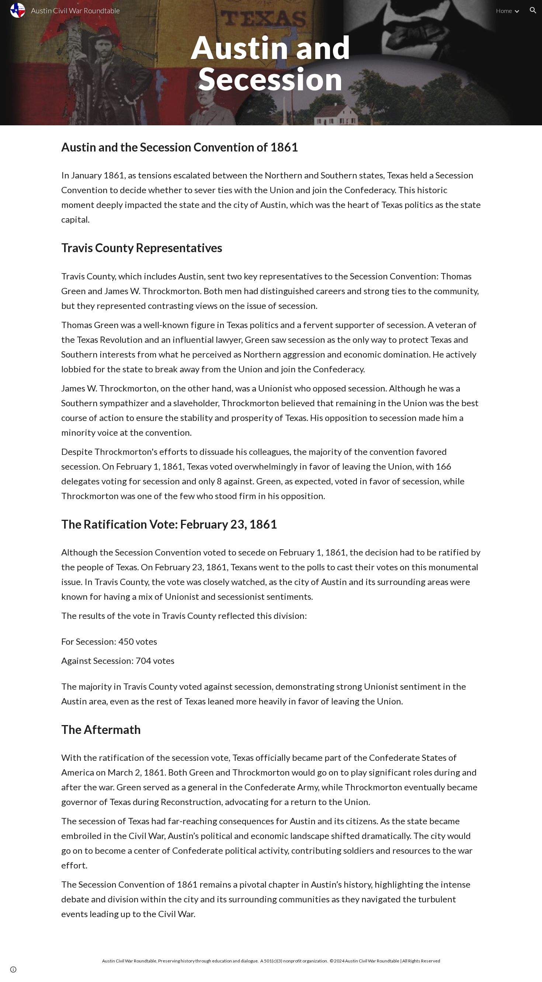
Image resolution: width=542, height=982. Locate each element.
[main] (271, 62)
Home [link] (504, 10)
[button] (533, 10)
